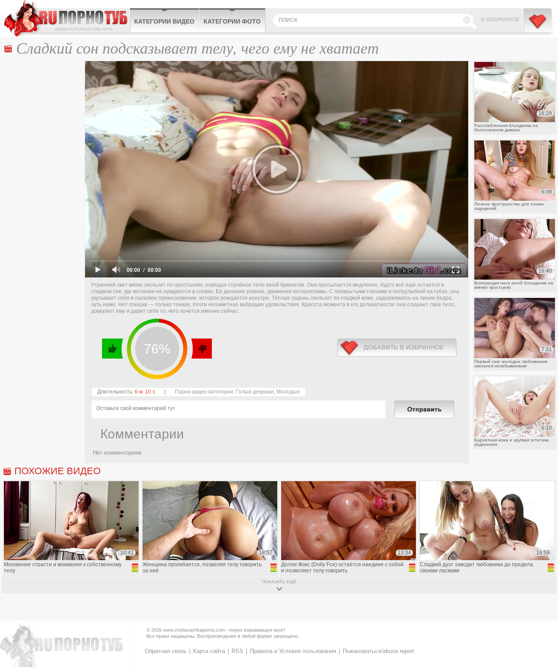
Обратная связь (166, 651)
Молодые (288, 392)
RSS (237, 651)
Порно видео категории (204, 392)
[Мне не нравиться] (201, 349)
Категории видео (164, 21)
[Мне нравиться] (112, 349)
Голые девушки (255, 392)
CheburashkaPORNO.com (66, 18)
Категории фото (232, 21)
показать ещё (279, 581)
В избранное (500, 20)
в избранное (396, 347)
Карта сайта (209, 651)
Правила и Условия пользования (293, 651)
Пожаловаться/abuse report (378, 651)
